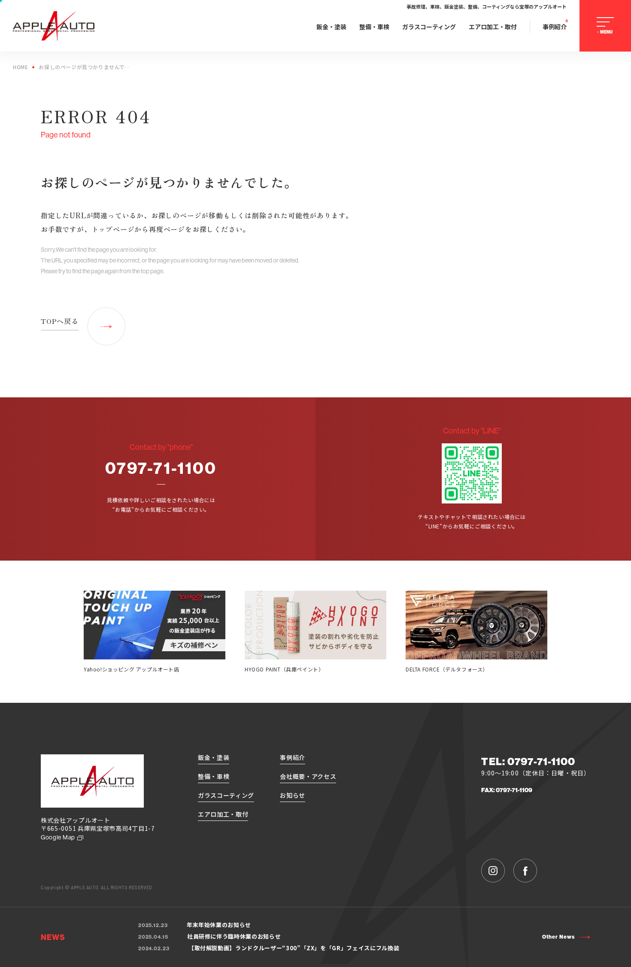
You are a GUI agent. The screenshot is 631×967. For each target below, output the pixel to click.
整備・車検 (374, 26)
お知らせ (292, 795)
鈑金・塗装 (331, 26)
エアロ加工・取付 (493, 26)
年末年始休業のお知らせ (194, 925)
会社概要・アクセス (308, 776)
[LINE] (472, 473)
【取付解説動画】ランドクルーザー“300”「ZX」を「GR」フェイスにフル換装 (269, 948)
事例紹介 (555, 26)
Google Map (58, 837)
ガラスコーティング (429, 26)
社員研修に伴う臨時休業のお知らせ (209, 936)
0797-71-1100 (161, 468)
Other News (558, 937)
